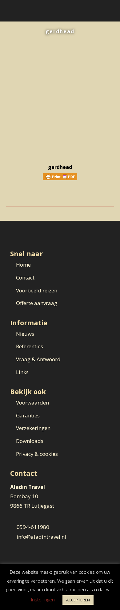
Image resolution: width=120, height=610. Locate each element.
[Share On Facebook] (10, 195)
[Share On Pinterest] (27, 195)
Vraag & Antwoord (38, 359)
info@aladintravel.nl (41, 536)
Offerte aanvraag (36, 303)
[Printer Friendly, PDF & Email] (60, 176)
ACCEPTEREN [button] (78, 600)
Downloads (29, 440)
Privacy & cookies (37, 453)
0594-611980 (33, 526)
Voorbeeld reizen (36, 290)
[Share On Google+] (36, 195)
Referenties (29, 346)
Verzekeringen (33, 428)
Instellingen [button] (43, 599)
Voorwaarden (32, 402)
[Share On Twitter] (18, 195)
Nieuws (25, 333)
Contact (25, 277)
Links (22, 372)
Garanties (28, 415)
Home (23, 264)
